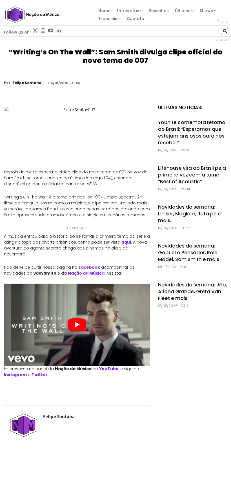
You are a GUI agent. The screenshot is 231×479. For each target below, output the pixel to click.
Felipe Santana (27, 83)
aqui (126, 242)
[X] (156, 83)
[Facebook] (169, 83)
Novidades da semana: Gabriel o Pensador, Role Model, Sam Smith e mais (188, 252)
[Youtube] (50, 30)
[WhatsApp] (143, 83)
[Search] (225, 30)
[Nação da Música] (32, 14)
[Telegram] (182, 83)
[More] (221, 83)
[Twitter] (34, 30)
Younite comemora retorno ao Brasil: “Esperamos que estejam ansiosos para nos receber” (191, 132)
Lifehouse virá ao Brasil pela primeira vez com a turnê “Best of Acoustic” (192, 175)
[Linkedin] (58, 30)
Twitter (40, 375)
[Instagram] (42, 30)
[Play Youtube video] (77, 325)
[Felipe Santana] (23, 425)
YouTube (109, 369)
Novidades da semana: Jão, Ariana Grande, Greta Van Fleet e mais (192, 291)
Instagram (15, 375)
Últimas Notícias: (180, 107)
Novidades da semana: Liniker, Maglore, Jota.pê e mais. (189, 214)
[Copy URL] (208, 83)
